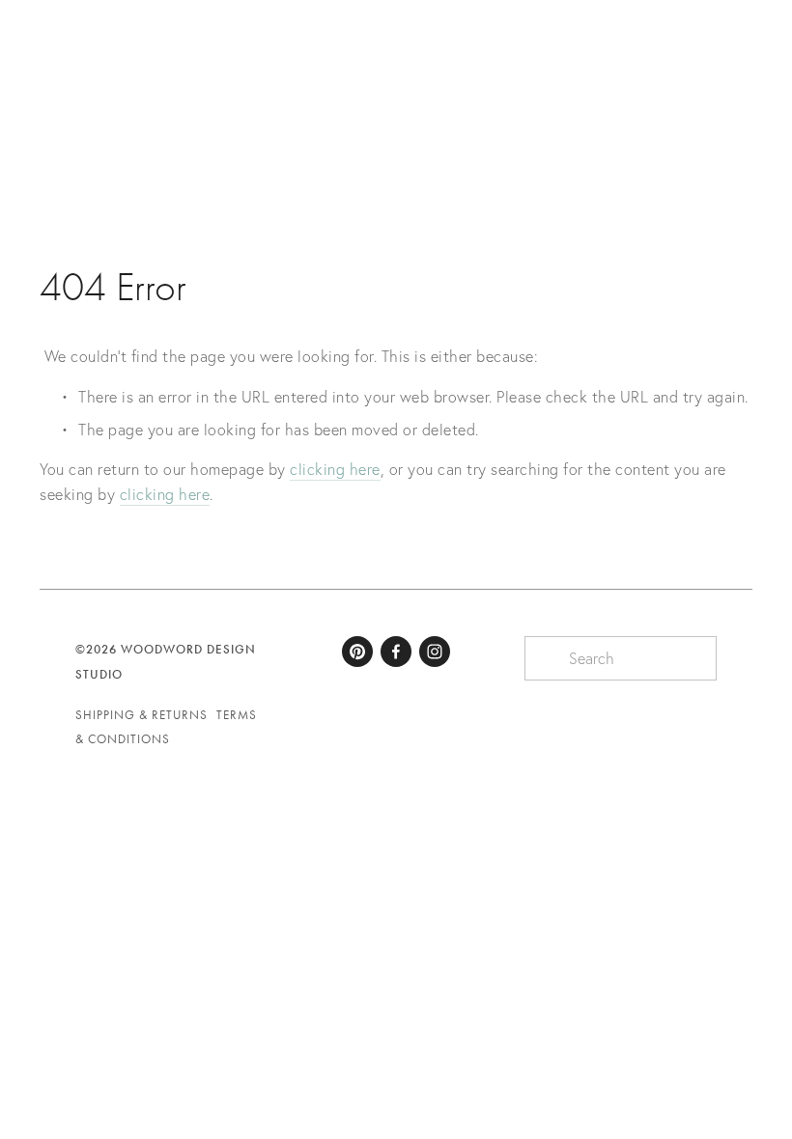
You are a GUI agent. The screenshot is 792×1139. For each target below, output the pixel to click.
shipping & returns (141, 715)
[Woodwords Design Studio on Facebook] (396, 651)
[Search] (18, 53)
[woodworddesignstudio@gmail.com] (357, 651)
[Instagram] (434, 651)
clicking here (335, 469)
